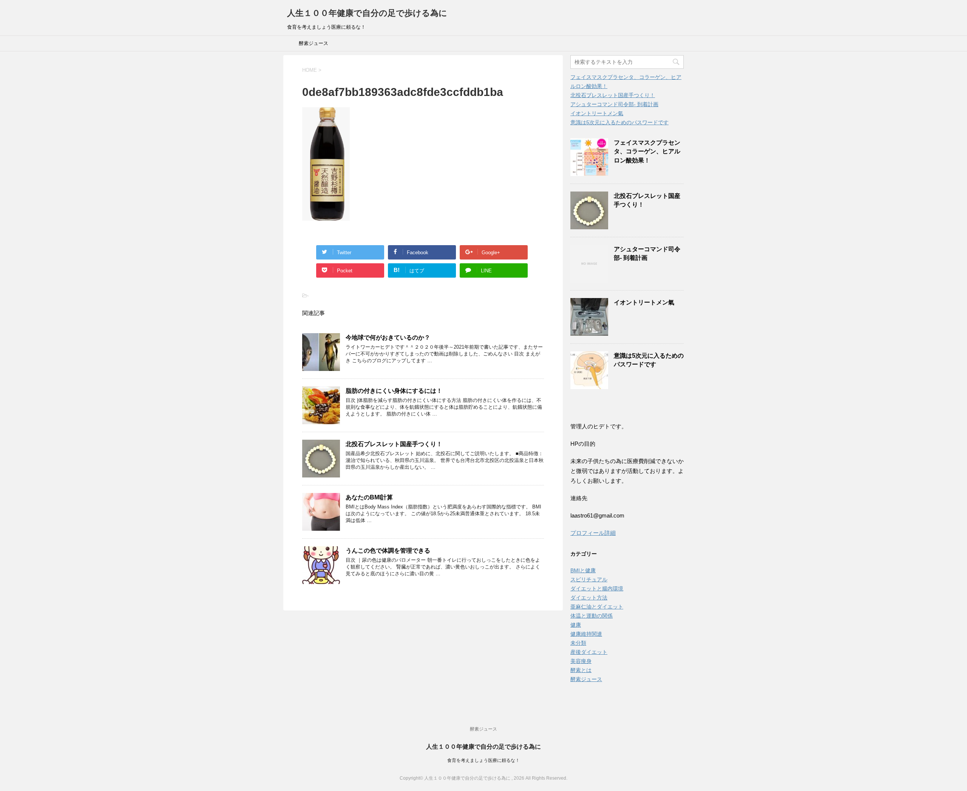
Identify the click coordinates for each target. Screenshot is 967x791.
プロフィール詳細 (593, 533)
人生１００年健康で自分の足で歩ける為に (367, 13)
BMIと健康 (583, 570)
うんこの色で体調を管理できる (388, 550)
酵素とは (581, 670)
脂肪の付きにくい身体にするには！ (394, 391)
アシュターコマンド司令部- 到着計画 (614, 104)
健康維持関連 (586, 634)
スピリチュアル (588, 579)
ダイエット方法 (588, 598)
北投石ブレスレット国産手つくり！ (394, 444)
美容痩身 (581, 661)
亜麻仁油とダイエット (596, 607)
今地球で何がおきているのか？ (388, 337)
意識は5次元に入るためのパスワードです (619, 122)
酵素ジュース (313, 43)
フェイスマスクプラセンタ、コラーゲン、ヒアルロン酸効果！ (647, 151)
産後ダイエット (588, 652)
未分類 (578, 643)
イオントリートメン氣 (596, 113)
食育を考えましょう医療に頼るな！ (483, 760)
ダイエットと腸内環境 (596, 589)
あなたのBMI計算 (369, 497)
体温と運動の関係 (591, 616)
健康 (575, 625)
